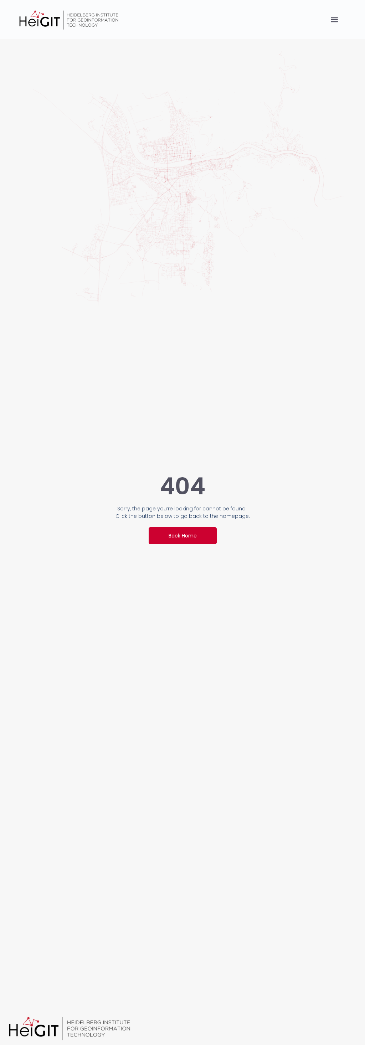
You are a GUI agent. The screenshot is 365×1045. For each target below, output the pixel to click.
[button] (334, 20)
